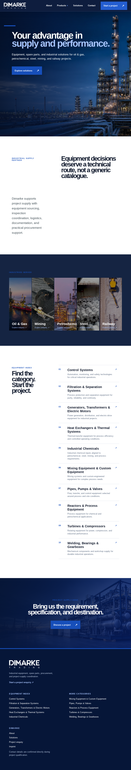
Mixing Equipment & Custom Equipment (87, 699)
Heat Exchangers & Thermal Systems (26, 712)
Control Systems (17, 699)
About (49, 5)
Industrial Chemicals (18, 717)
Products (61, 5)
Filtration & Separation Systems (24, 703)
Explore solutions (27, 70)
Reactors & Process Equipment (83, 708)
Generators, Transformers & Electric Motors (29, 708)
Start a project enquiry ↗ (21, 682)
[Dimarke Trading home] (15, 5)
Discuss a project (65, 624)
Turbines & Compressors (80, 712)
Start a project (114, 5)
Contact (91, 5)
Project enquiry (16, 742)
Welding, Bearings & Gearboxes (84, 717)
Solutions (78, 5)
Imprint (12, 746)
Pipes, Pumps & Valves (80, 703)
